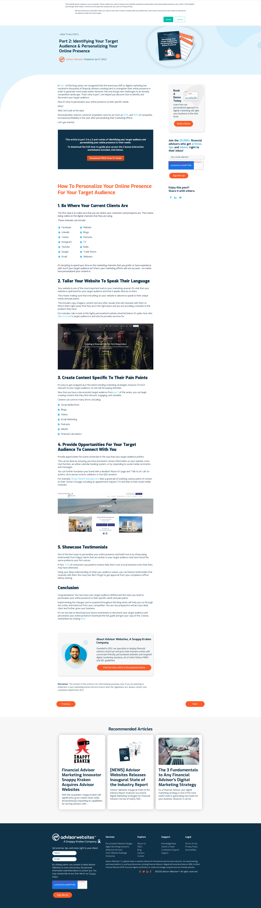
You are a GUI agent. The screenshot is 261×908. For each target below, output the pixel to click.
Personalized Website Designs (119, 843)
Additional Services (114, 850)
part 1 (116, 392)
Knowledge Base (168, 843)
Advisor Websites (74, 59)
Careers (141, 853)
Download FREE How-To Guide (106, 158)
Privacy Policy (191, 846)
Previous (66, 704)
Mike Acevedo (65, 316)
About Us (141, 843)
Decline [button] (180, 19)
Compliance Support (170, 850)
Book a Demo (183, 123)
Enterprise (110, 856)
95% (135, 115)
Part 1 (63, 85)
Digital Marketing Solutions (117, 846)
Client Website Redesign (116, 853)
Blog (139, 850)
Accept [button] (168, 19)
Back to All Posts (70, 34)
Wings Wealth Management (85, 478)
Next (195, 704)
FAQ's (139, 846)
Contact (140, 856)
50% (125, 115)
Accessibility (190, 850)
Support (164, 853)
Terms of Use (191, 843)
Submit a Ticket (168, 846)
